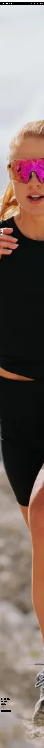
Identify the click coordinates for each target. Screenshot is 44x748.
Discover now (6, 711)
